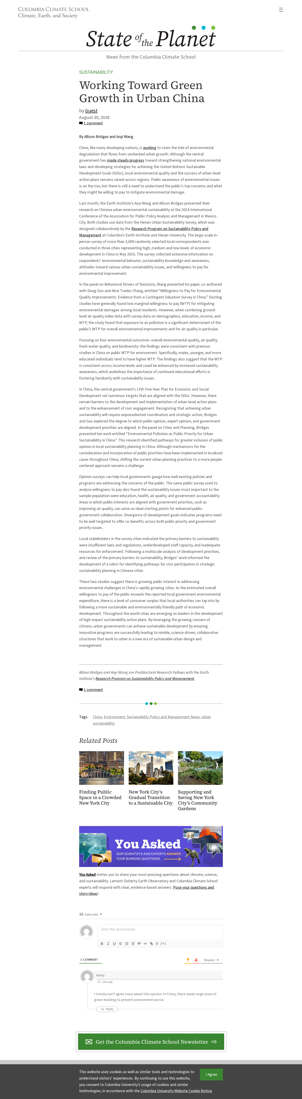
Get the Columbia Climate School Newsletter (152, 1041)
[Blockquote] (139, 943)
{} (157, 943)
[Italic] (108, 943)
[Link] (151, 943)
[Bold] (102, 943)
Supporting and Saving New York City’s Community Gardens (197, 800)
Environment (114, 717)
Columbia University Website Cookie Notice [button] (176, 1091)
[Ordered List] (127, 943)
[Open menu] (281, 9)
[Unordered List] (133, 943)
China (97, 717)
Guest (91, 110)
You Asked (87, 874)
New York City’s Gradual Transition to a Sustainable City (151, 797)
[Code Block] (145, 943)
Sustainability (96, 72)
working (149, 148)
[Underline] (114, 943)
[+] (163, 943)
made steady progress (125, 160)
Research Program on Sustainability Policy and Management (145, 678)
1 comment (93, 123)
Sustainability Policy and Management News (163, 717)
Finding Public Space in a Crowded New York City (100, 797)
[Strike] (120, 943)
